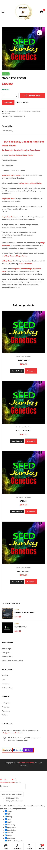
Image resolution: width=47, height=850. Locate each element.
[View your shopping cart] (41, 11)
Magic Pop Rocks (8, 199)
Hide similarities (13, 798)
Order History (7, 688)
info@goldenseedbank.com (12, 733)
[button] (39, 32)
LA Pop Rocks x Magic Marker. (30, 183)
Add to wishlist (22, 102)
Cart (3, 680)
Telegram (5, 707)
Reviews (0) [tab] (7, 130)
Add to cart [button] (17, 371)
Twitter (4, 715)
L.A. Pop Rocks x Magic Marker (21, 155)
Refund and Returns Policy (12, 661)
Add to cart (34, 95)
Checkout (5, 684)
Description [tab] (7, 126)
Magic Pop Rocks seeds (11, 175)
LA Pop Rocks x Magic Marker (15, 256)
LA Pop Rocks (7, 261)
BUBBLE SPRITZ (23, 360)
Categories (6, 653)
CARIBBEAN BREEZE (23, 431)
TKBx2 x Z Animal (25, 264)
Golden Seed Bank (26, 763)
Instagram (6, 703)
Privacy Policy (7, 657)
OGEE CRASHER (23, 571)
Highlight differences (15, 801)
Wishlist (5, 676)
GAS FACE (23, 501)
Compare (8, 102)
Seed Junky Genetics (17, 116)
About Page (6, 649)
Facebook (6, 711)
